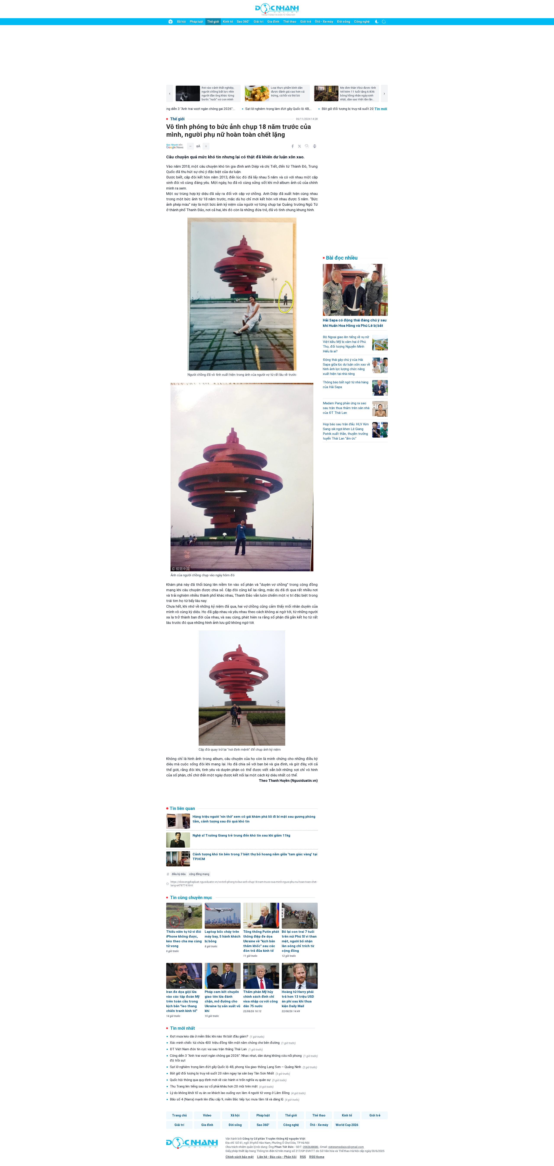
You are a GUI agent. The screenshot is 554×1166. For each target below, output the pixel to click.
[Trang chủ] (170, 21)
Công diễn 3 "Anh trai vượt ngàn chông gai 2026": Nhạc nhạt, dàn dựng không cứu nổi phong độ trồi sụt (244, 1058)
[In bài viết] (315, 146)
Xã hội (181, 21)
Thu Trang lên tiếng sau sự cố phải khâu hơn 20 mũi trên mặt (222, 1086)
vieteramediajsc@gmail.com (346, 1146)
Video (207, 1115)
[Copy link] (307, 146)
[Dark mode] (377, 21)
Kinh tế (228, 21)
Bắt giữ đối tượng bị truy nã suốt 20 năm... (296, 109)
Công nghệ (362, 21)
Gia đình (273, 21)
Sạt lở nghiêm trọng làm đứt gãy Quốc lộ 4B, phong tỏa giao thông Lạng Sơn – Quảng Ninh (243, 1067)
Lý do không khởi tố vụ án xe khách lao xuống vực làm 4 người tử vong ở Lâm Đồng (238, 1093)
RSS (303, 1157)
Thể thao (289, 21)
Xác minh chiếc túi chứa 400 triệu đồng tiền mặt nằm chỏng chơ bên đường (233, 1043)
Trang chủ (179, 1115)
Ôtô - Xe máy (324, 21)
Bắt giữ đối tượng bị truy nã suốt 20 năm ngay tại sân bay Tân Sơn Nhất (230, 1073)
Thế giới (213, 21)
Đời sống (343, 21)
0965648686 (311, 1146)
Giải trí (258, 21)
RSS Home (316, 1157)
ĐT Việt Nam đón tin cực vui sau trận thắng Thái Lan (216, 1049)
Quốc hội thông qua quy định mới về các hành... (371, 109)
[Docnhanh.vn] (192, 1144)
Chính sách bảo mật (239, 1157)
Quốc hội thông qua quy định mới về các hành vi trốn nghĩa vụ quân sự (228, 1080)
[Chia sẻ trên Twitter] (299, 146)
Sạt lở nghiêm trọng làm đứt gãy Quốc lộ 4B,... (223, 109)
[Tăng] (206, 146)
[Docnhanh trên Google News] (175, 146)
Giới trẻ (305, 21)
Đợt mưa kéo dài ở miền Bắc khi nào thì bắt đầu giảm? (217, 1036)
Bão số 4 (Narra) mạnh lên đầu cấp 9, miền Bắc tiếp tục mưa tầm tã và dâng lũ (234, 1099)
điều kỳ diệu (179, 874)
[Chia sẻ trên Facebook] (292, 146)
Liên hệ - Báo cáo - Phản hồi (276, 1157)
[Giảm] (190, 146)
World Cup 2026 (347, 1125)
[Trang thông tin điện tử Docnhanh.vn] (277, 9)
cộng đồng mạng (199, 874)
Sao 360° (243, 21)
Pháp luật (196, 21)
